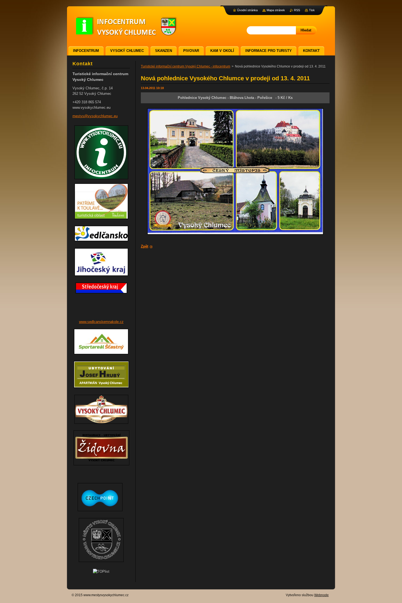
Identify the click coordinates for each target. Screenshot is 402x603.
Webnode (321, 595)
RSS (297, 10)
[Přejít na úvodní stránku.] (126, 33)
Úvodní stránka (247, 10)
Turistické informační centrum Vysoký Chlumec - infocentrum (185, 66)
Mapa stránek (276, 10)
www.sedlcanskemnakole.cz (101, 322)
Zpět (144, 246)
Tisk (312, 10)
